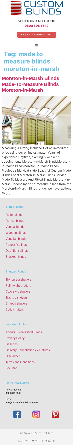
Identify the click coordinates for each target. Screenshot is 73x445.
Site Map (11, 368)
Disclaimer (13, 356)
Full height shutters (18, 285)
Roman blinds (15, 220)
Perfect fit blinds (16, 244)
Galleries (12, 344)
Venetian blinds (16, 238)
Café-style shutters (18, 291)
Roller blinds (14, 214)
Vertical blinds (15, 226)
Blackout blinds (16, 256)
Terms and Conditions (20, 362)
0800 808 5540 (36, 26)
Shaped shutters (16, 303)
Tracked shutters (17, 297)
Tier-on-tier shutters (18, 279)
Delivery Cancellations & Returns (28, 350)
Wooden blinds (16, 232)
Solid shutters (15, 309)
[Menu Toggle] (36, 45)
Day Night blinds (17, 250)
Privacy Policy (15, 338)
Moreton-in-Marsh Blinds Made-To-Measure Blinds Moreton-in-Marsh (30, 84)
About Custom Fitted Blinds (24, 332)
